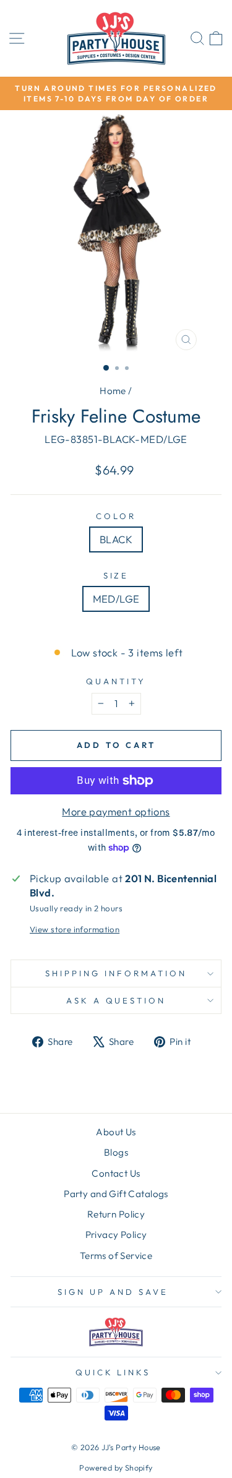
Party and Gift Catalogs (116, 1194)
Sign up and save (113, 1292)
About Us (115, 1132)
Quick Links (113, 1372)
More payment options (116, 811)
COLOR (116, 516)
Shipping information (116, 973)
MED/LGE (116, 598)
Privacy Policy (116, 1234)
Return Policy (116, 1214)
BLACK (116, 539)
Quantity (116, 681)
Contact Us (116, 1173)
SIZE (116, 575)
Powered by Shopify (115, 1467)
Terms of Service (116, 1255)
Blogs (116, 1152)
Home (113, 391)
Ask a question (116, 1000)
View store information (74, 929)
